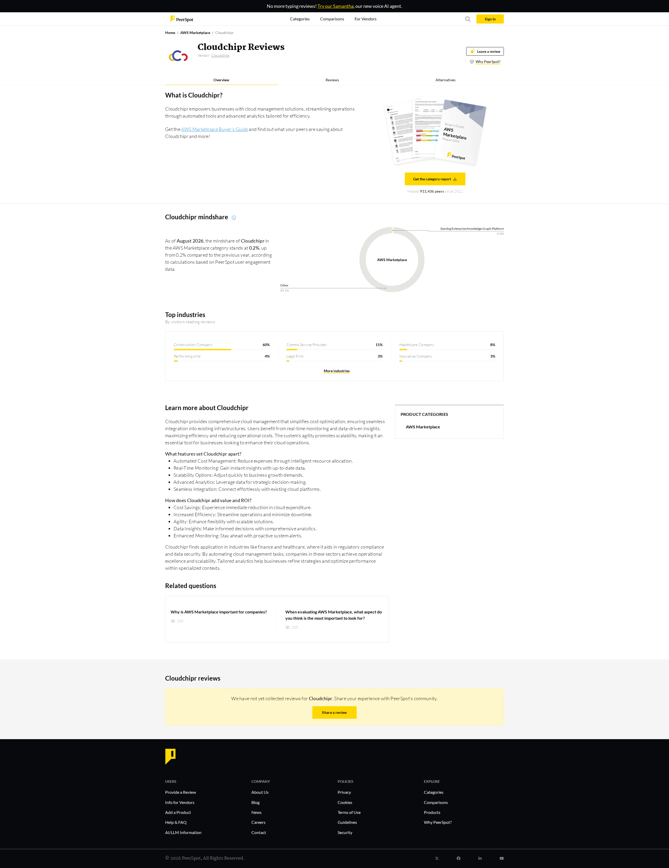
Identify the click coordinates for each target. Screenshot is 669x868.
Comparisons (436, 802)
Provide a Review (180, 792)
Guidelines (347, 822)
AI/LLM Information (183, 832)
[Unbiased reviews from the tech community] (182, 18)
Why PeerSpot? (488, 61)
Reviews (332, 80)
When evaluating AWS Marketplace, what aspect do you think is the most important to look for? (333, 614)
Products (432, 812)
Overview (221, 80)
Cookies (345, 802)
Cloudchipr (220, 55)
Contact (258, 832)
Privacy (344, 792)
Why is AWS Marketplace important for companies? (219, 611)
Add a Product (178, 812)
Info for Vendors (179, 802)
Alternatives (445, 80)
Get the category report (432, 179)
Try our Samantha (336, 6)
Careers (258, 822)
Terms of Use (349, 812)
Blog (255, 802)
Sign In (490, 19)
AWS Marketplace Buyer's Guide (214, 129)
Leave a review (488, 51)
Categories (433, 792)
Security (345, 832)
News (256, 812)
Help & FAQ (176, 822)
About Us (260, 792)
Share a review (334, 712)
